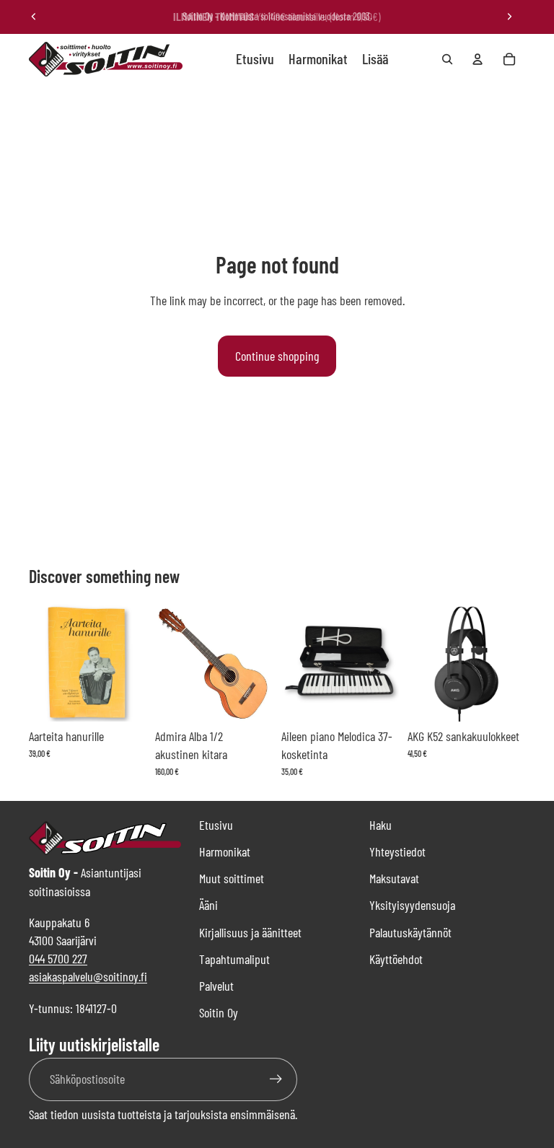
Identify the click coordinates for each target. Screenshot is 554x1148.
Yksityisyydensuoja (412, 905)
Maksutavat (394, 878)
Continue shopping (277, 356)
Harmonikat (224, 851)
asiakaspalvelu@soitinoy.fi (88, 976)
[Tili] (477, 59)
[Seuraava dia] (509, 16)
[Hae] (447, 59)
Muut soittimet (231, 878)
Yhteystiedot (397, 851)
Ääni (208, 905)
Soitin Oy (218, 1012)
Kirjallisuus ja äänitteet (250, 932)
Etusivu (216, 825)
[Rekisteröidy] (276, 1079)
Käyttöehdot (396, 959)
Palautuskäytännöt (410, 932)
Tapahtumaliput (234, 959)
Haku (380, 825)
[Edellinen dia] (34, 16)
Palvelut (216, 986)
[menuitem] (375, 59)
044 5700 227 (58, 958)
